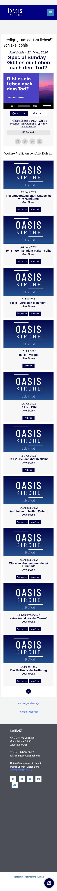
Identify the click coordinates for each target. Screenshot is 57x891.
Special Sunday (29, 120)
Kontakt (40, 877)
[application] (28, 106)
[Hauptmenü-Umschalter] (50, 12)
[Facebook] (13, 779)
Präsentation (29, 132)
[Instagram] (22, 779)
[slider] (47, 105)
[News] (15, 785)
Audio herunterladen (34, 125)
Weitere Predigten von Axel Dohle (28, 122)
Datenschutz (30, 877)
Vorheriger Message (28, 703)
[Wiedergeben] (7, 105)
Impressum (18, 877)
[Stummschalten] (40, 105)
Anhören (39, 113)
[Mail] (38, 779)
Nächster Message (28, 711)
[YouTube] (30, 779)
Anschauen (20, 113)
